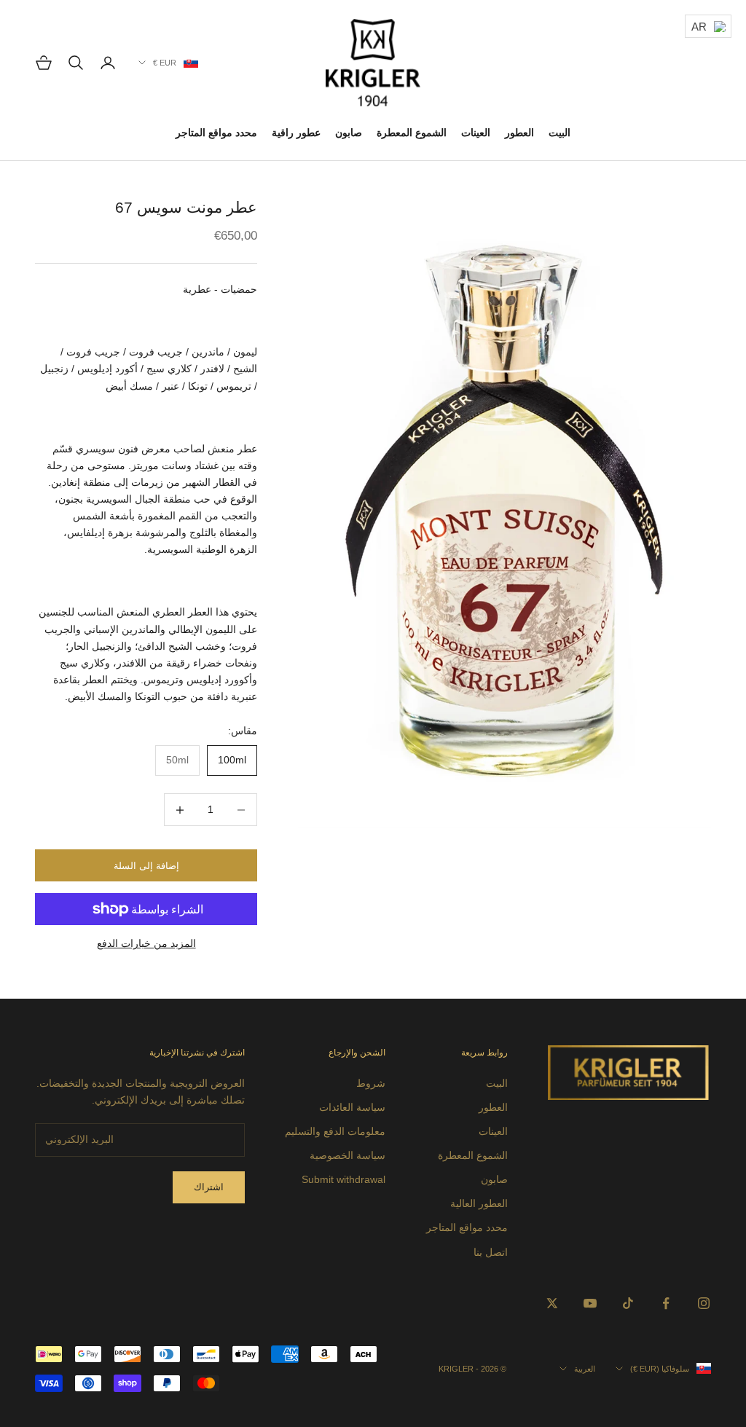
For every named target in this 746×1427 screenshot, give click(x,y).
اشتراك (209, 1187)
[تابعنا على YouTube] (590, 1303)
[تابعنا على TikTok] (628, 1303)
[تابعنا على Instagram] (703, 1303)
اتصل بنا (491, 1252)
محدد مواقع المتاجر (216, 132)
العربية (584, 1368)
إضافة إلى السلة (146, 865)
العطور (519, 132)
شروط (370, 1083)
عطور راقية (296, 132)
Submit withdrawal (343, 1179)
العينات (475, 132)
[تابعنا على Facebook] (666, 1303)
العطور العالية (479, 1203)
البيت (559, 132)
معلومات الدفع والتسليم (335, 1131)
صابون (348, 132)
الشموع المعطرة (412, 132)
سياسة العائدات (352, 1107)
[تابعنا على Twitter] (552, 1303)
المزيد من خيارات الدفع (146, 943)
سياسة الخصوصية (347, 1155)
